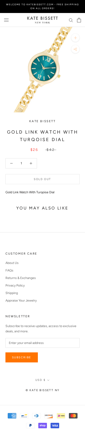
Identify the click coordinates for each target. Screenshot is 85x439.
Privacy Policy (15, 285)
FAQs (9, 270)
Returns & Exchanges (20, 278)
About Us (12, 263)
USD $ (40, 380)
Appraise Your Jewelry (21, 300)
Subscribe (21, 357)
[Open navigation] (6, 20)
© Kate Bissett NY (43, 390)
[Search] (71, 20)
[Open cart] (79, 20)
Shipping (11, 293)
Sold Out (42, 179)
